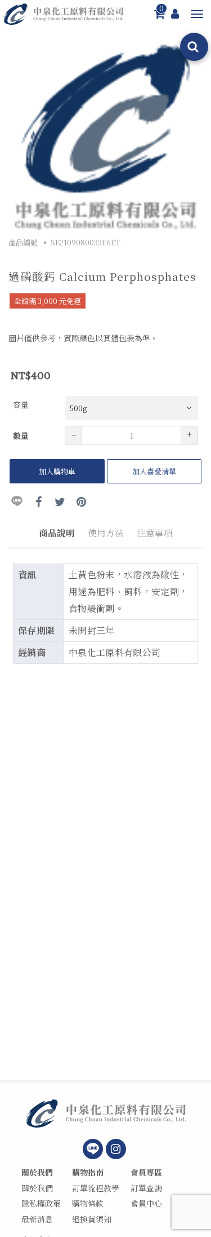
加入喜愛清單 (154, 471)
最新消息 (37, 1219)
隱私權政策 (41, 1203)
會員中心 (146, 1203)
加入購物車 (57, 471)
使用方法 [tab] (106, 532)
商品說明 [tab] (57, 532)
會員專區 (146, 1172)
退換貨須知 (91, 1219)
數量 (21, 435)
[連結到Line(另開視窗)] (93, 1149)
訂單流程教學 (95, 1188)
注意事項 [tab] (155, 532)
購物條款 (88, 1203)
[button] (197, 14)
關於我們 (37, 1172)
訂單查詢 (146, 1188)
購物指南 (88, 1172)
